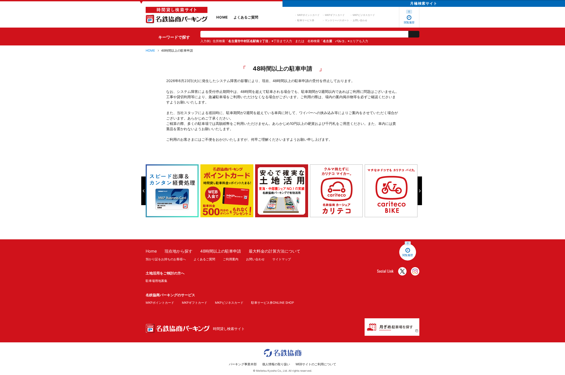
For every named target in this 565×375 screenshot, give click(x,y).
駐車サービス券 (305, 20)
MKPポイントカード (308, 15)
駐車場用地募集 (156, 281)
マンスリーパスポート (337, 20)
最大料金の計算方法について (274, 251)
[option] (173, 190)
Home (151, 251)
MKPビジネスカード (364, 15)
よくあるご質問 (246, 17)
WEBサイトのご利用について (316, 364)
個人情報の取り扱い (276, 364)
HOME (222, 17)
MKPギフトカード (335, 15)
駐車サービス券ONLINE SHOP (272, 302)
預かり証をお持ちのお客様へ (166, 259)
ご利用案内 (230, 259)
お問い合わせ (360, 20)
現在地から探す (178, 251)
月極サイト (423, 3)
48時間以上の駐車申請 (220, 251)
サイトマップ (281, 259)
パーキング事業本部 (243, 364)
